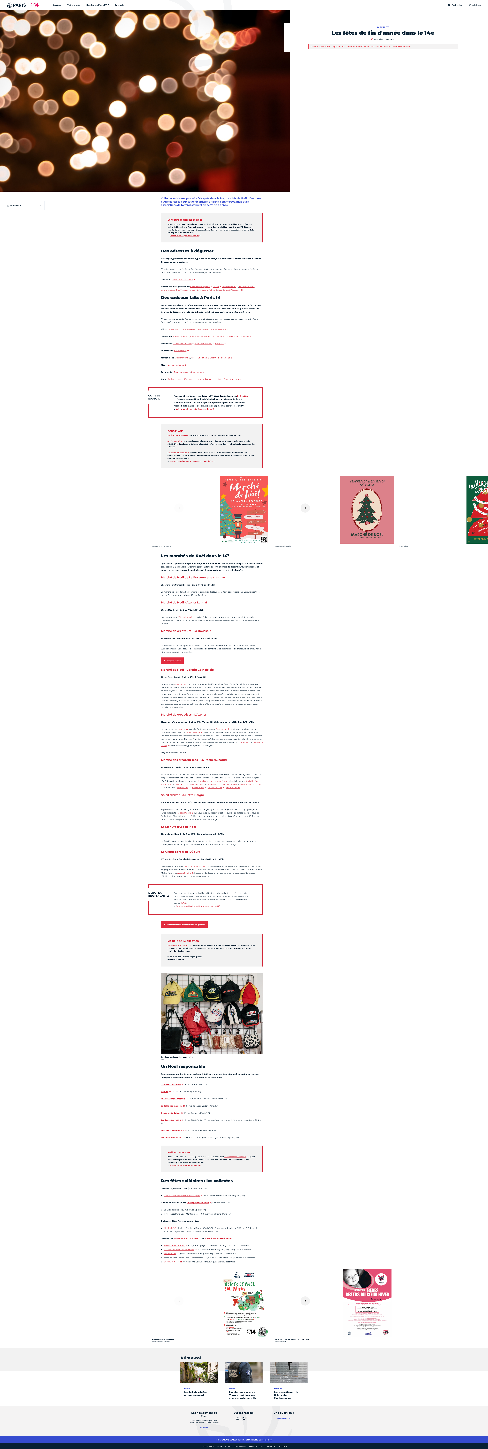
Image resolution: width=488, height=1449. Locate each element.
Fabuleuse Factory (203, 343)
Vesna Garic (234, 336)
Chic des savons (198, 372)
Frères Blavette (229, 286)
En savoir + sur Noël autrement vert (185, 1165)
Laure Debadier (193, 732)
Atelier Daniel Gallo (182, 343)
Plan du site (282, 1446)
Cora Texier (243, 742)
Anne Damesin (205, 781)
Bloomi (213, 358)
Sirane (246, 336)
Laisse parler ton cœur (198, 1202)
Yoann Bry (166, 784)
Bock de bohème (176, 365)
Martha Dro (182, 787)
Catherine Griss (195, 784)
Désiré (216, 286)
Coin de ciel (180, 684)
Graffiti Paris (180, 350)
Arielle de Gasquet (199, 336)
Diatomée (203, 329)
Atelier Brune (182, 358)
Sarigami (219, 343)
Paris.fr (267, 1439)
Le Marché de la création (178, 945)
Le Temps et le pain (187, 290)
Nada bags (225, 358)
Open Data (253, 1446)
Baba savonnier (180, 372)
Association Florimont (174, 1245)
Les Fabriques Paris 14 (177, 452)
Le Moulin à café (171, 1262)
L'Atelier (181, 729)
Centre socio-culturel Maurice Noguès (182, 1195)
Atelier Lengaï (174, 379)
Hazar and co (202, 379)
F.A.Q (183, 903)
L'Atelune (188, 379)
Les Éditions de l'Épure (194, 866)
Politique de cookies (267, 1446)
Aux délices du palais (200, 286)
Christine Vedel (188, 329)
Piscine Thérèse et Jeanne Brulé (179, 1249)
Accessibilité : (231, 1446)
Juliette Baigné (184, 813)
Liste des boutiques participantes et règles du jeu (191, 461)
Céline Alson (212, 784)
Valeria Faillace (215, 787)
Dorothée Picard (218, 336)
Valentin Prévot (233, 787)
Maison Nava (221, 781)
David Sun (179, 784)
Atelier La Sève (180, 336)
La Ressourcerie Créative (235, 1157)
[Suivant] (305, 508)
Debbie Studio (228, 784)
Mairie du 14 (170, 1228)
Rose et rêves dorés (233, 379)
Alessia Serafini (184, 873)
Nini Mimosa (198, 787)
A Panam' (173, 329)
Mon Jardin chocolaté (182, 279)
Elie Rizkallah (245, 784)
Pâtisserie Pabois (207, 290)
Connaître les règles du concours (184, 236)
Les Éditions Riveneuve (177, 435)
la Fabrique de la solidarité (217, 1238)
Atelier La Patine (199, 358)
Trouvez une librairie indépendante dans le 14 (198, 906)
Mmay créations (218, 329)
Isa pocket (216, 379)
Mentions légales (207, 1446)
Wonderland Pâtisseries (229, 290)
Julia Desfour (252, 781)
